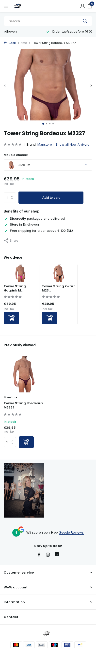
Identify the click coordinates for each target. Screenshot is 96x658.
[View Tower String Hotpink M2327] (20, 274)
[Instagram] (48, 555)
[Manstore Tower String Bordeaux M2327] (24, 374)
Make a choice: (16, 155)
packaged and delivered (37, 218)
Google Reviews (71, 532)
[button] (43, 124)
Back (12, 43)
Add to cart (51, 197)
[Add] (11, 318)
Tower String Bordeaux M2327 (23, 405)
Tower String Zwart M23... (58, 288)
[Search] (85, 21)
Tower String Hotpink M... (15, 288)
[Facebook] (39, 555)
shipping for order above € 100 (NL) (41, 230)
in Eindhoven (24, 224)
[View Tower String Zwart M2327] (58, 274)
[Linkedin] (57, 555)
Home (22, 43)
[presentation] (5, 85)
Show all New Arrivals (72, 144)
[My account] (82, 6)
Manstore (44, 144)
